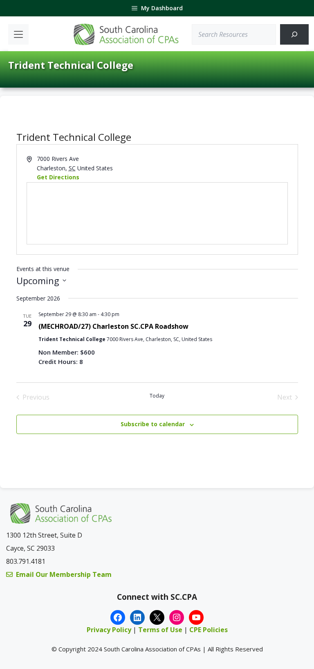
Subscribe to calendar (153, 424)
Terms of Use (161, 629)
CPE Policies (208, 629)
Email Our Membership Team (64, 574)
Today (157, 396)
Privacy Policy (109, 629)
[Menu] (18, 34)
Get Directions (58, 177)
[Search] (294, 34)
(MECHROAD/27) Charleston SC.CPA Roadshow (113, 326)
